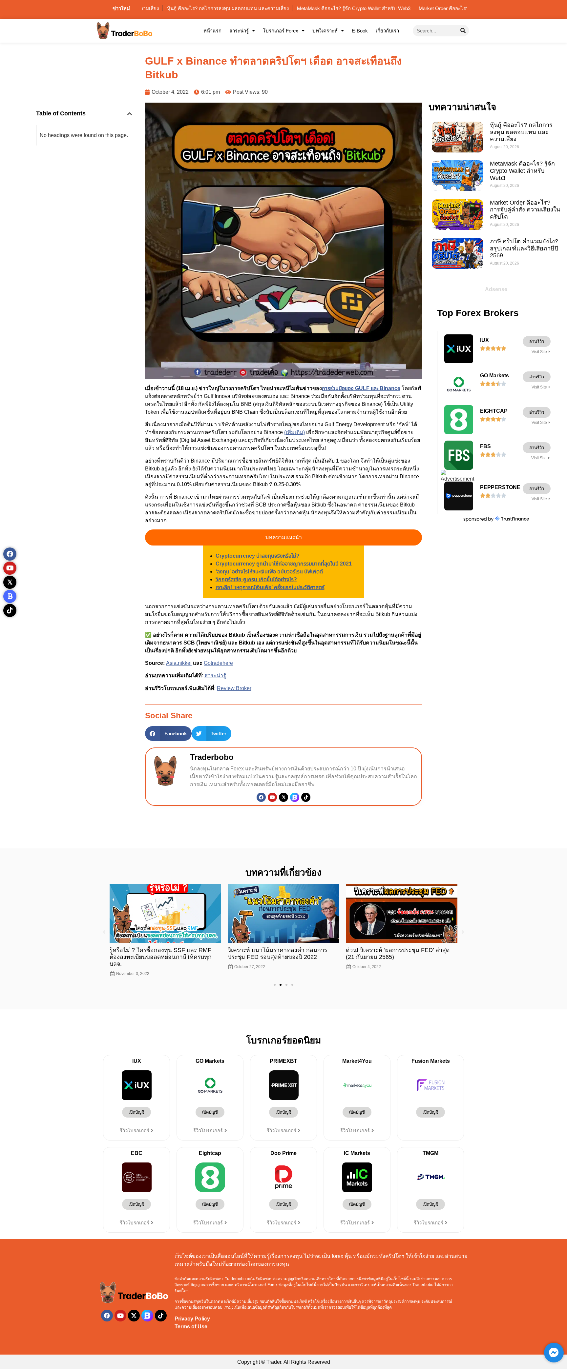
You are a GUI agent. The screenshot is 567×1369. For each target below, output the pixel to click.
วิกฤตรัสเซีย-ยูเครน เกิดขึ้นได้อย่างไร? (256, 579)
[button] (129, 113)
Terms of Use (191, 1319)
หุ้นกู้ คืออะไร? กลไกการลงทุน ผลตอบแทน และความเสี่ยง (521, 132)
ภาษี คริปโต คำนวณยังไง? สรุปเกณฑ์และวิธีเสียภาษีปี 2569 (524, 248)
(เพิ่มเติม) (294, 432)
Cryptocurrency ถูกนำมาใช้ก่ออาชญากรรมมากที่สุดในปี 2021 (284, 563)
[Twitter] (283, 797)
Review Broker (234, 688)
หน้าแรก (212, 30)
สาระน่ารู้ (239, 30)
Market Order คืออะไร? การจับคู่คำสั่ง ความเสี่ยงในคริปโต (525, 209)
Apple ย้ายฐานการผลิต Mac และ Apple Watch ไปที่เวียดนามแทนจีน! (395, 953)
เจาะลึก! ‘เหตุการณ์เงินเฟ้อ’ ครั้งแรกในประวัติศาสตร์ (270, 587)
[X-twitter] (134, 1309)
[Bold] (9, 596)
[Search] (463, 30)
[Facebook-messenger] (554, 1352)
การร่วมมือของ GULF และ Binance (361, 388)
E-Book (360, 30)
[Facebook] (261, 797)
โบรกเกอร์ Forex (280, 30)
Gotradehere (218, 663)
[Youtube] (272, 797)
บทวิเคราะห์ (325, 30)
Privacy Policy (192, 1312)
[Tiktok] (305, 797)
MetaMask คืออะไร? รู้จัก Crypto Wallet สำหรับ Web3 (522, 170)
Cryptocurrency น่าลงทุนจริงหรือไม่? (258, 556)
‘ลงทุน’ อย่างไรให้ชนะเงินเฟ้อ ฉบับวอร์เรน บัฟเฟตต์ (269, 571)
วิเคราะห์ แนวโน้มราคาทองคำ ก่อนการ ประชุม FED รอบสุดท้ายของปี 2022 (159, 953)
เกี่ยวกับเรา (387, 30)
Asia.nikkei (179, 663)
